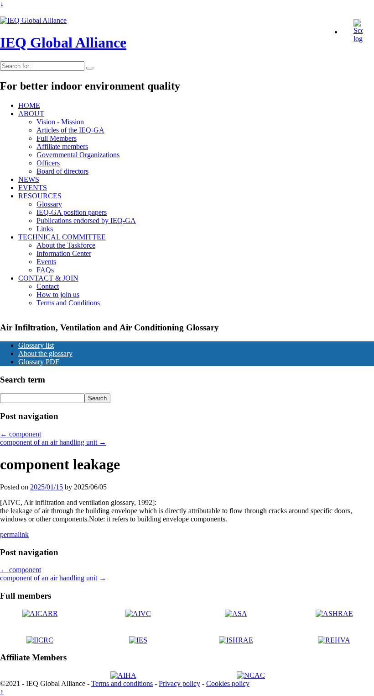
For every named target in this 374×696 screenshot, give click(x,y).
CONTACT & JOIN (48, 278)
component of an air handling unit (53, 442)
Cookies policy (227, 683)
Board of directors (62, 171)
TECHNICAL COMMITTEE (62, 237)
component (20, 434)
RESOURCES (40, 196)
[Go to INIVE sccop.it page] (360, 39)
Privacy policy (179, 683)
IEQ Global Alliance (63, 42)
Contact (47, 286)
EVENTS (32, 187)
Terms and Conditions (68, 303)
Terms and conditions (122, 683)
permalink (14, 534)
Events (46, 262)
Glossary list (36, 345)
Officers (48, 163)
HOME (29, 105)
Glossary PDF (38, 362)
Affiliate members (62, 146)
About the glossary (45, 353)
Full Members (56, 138)
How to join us (57, 294)
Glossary (49, 204)
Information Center (63, 253)
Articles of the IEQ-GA (70, 130)
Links (44, 229)
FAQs (45, 270)
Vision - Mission (60, 122)
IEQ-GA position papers (71, 212)
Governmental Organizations (77, 155)
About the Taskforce (65, 245)
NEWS (28, 179)
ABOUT (31, 113)
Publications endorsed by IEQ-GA (86, 220)
